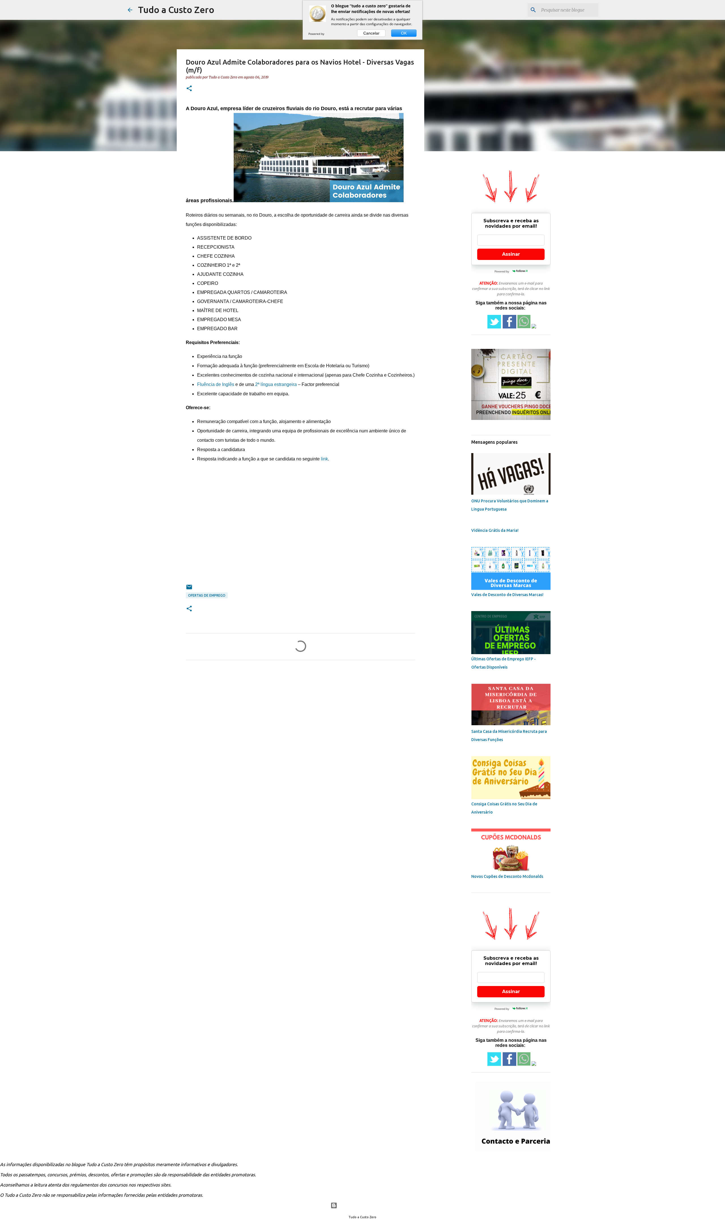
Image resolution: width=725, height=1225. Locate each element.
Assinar (511, 254)
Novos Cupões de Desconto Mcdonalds (507, 876)
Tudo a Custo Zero (176, 10)
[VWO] (331, 34)
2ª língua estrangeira (276, 384)
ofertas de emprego (206, 595)
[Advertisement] (300, 525)
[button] (189, 89)
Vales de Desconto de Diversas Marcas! (507, 594)
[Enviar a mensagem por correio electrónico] (189, 589)
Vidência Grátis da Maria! (495, 530)
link (324, 458)
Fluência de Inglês (215, 384)
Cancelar (371, 33)
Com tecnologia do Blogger (366, 1205)
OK (404, 33)
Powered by (316, 34)
